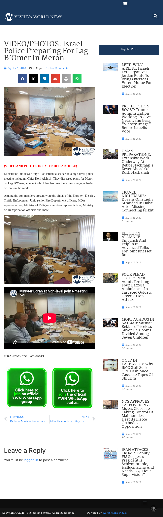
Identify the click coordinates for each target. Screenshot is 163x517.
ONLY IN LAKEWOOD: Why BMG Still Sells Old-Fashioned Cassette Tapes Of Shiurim (137, 370)
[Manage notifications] (153, 508)
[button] (125, 3)
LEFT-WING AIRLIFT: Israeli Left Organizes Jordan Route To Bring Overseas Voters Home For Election (137, 76)
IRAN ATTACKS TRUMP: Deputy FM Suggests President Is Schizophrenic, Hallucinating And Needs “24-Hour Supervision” (138, 462)
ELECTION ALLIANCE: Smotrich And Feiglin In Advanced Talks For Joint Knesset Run (137, 244)
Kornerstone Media (115, 512)
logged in (31, 460)
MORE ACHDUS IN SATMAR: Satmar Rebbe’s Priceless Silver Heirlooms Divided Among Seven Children (138, 329)
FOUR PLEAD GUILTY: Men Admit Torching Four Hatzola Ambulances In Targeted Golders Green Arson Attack (137, 287)
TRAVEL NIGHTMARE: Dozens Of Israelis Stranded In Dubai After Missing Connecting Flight (138, 201)
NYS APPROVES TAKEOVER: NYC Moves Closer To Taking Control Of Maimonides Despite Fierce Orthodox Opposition (137, 414)
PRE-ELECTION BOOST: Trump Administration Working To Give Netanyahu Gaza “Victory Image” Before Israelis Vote (136, 118)
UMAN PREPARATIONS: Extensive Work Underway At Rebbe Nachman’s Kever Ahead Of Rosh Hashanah (137, 162)
